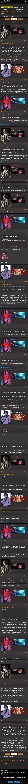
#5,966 (25, 209)
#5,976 (25, 575)
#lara (14, 11)
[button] (1, 1)
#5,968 (25, 281)
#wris (2, 13)
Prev (8, 19)
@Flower (4, 236)
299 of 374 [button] (14, 19)
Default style (5, 770)
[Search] (25, 1)
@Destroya (21, 212)
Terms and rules (11, 772)
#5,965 (25, 180)
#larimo (19, 11)
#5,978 (25, 652)
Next (20, 19)
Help (24, 772)
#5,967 (25, 230)
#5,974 (25, 508)
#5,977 (25, 604)
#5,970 (25, 354)
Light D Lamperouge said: (8, 43)
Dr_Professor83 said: (6, 82)
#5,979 (25, 680)
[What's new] (23, 1)
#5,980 (25, 720)
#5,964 (25, 143)
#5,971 (25, 387)
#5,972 (25, 426)
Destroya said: (5, 183)
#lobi (23, 11)
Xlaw (3, 11)
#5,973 (25, 471)
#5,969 (25, 325)
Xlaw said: (4, 234)
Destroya (14, 96)
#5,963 (25, 111)
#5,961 (25, 40)
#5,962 (25, 79)
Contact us (3, 772)
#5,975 (25, 540)
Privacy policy (19, 772)
